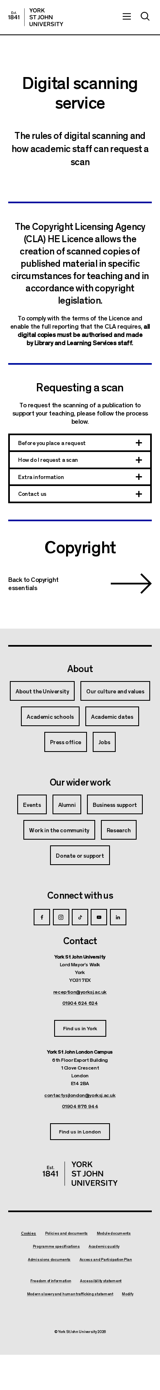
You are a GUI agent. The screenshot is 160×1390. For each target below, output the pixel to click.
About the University (42, 691)
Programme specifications (56, 1246)
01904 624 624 (80, 1002)
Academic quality (104, 1246)
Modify (127, 1294)
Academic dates (112, 716)
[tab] (80, 443)
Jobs (104, 742)
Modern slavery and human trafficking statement (70, 1294)
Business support (115, 804)
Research (119, 830)
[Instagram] (61, 917)
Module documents (114, 1233)
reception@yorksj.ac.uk (80, 991)
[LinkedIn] (118, 917)
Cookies (28, 1233)
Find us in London (80, 1131)
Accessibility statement (100, 1281)
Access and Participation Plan (106, 1259)
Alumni (67, 804)
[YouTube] (99, 917)
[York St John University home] (35, 17)
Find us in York (80, 1027)
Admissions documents (49, 1259)
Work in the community (59, 830)
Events (32, 804)
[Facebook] (42, 917)
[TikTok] (80, 917)
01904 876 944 (80, 1106)
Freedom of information (50, 1281)
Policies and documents (66, 1233)
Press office (65, 742)
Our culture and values (115, 691)
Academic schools (50, 716)
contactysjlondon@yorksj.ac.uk (79, 1095)
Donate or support (80, 855)
